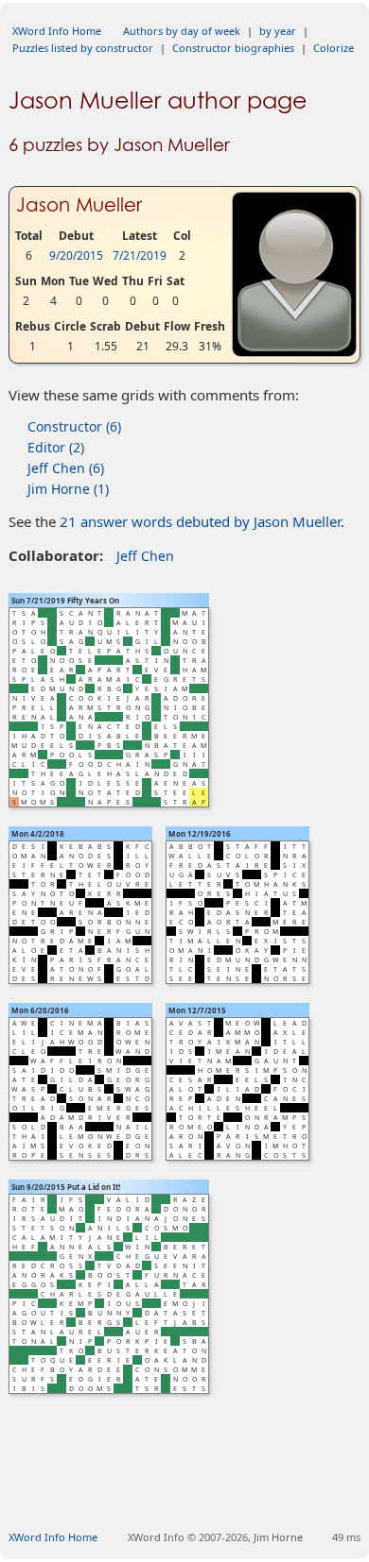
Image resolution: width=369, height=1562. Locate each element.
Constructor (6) (74, 426)
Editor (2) (55, 447)
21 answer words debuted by (200, 521)
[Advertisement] (189, 1483)
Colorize (333, 48)
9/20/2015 (76, 255)
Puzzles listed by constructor (82, 48)
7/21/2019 (140, 255)
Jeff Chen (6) (65, 468)
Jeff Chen (145, 556)
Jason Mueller (79, 205)
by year (277, 31)
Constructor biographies (233, 48)
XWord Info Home (56, 31)
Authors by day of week (181, 31)
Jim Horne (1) (68, 489)
